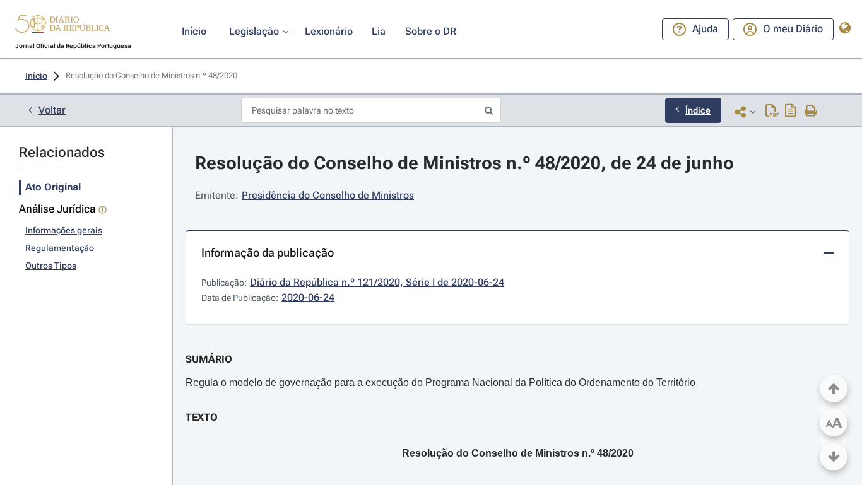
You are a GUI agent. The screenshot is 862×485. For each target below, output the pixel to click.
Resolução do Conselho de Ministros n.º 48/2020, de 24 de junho (464, 163)
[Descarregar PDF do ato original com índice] (790, 112)
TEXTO (202, 417)
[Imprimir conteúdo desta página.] (811, 112)
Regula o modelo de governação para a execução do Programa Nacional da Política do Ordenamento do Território (440, 382)
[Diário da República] (62, 26)
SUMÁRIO (209, 359)
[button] (62, 26)
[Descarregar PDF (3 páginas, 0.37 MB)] (772, 112)
